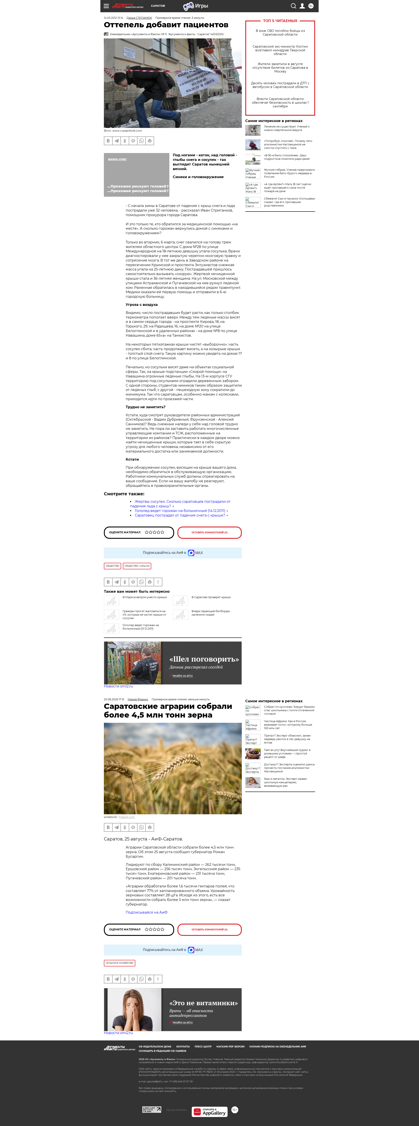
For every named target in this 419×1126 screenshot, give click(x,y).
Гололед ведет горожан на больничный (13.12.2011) (141, 626)
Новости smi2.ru (118, 686)
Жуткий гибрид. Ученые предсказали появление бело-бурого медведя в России (289, 173)
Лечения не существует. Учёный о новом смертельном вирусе (287, 128)
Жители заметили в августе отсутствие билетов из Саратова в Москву (280, 67)
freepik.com (127, 817)
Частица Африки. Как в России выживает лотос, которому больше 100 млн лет (288, 725)
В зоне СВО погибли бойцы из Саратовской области (280, 32)
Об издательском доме (155, 1046)
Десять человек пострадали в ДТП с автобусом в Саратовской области (280, 85)
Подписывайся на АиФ (147, 912)
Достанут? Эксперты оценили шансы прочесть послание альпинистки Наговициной (289, 768)
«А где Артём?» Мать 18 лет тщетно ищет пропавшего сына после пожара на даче (287, 188)
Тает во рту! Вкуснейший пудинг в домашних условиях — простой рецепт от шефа (287, 753)
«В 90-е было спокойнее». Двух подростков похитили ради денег (287, 157)
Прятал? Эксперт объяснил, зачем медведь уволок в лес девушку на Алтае (287, 739)
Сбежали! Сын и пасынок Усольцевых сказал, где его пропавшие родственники (289, 202)
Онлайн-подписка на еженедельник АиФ (277, 1046)
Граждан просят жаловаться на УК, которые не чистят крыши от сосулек (144, 614)
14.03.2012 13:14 (113, 17)
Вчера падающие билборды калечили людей (211, 612)
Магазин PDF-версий (230, 1046)
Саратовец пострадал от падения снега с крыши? (180, 515)
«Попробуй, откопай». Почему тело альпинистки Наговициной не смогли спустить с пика (288, 144)
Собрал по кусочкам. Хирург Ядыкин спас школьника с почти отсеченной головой (289, 710)
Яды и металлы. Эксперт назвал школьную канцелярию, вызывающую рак (285, 782)
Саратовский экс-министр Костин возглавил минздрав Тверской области (280, 50)
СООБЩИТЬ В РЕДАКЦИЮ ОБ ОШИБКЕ (162, 1051)
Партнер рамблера (176, 1110)
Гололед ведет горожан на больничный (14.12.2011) (180, 511)
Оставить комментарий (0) (210, 532)
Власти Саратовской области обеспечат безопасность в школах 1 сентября (280, 102)
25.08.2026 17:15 (114, 699)
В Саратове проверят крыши (211, 597)
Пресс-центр (203, 1046)
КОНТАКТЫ (183, 1046)
